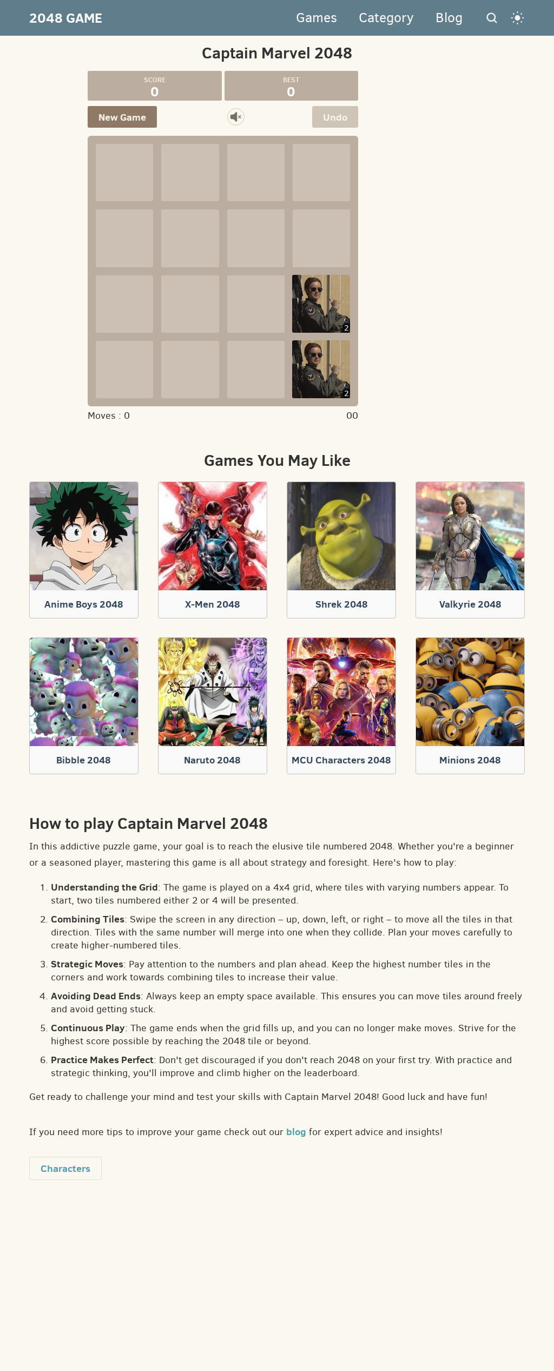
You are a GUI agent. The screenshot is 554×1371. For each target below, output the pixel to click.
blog (296, 1131)
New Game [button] (122, 117)
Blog (449, 18)
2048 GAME (65, 17)
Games (316, 18)
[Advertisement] (505, 233)
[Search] (491, 17)
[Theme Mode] (517, 17)
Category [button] (386, 18)
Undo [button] (335, 117)
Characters (65, 1168)
